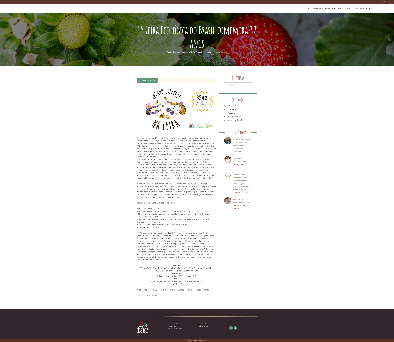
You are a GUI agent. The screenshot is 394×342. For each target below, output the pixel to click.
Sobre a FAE (172, 326)
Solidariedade (234, 116)
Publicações (203, 323)
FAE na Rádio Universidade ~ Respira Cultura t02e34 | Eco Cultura (242, 204)
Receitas (232, 113)
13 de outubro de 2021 (148, 80)
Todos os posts (179, 52)
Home (169, 52)
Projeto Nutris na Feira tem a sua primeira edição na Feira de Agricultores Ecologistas (242, 145)
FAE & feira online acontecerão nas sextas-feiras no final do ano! (241, 163)
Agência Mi (202, 340)
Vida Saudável (235, 120)
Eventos (150, 295)
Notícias (158, 295)
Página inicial (173, 323)
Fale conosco (203, 326)
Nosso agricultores (175, 329)
